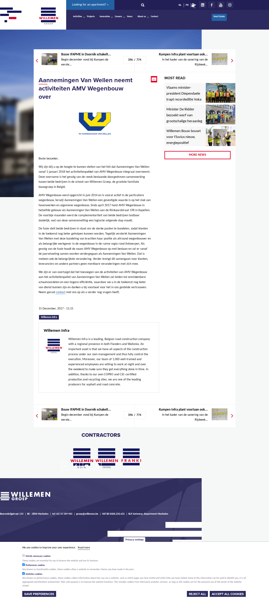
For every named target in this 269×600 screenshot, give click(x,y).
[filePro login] (194, 6)
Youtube (220, 5)
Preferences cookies (35, 565)
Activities (77, 16)
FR (187, 5)
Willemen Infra (50, 317)
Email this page (154, 79)
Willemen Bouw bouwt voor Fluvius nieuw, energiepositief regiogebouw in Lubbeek (183, 143)
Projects (91, 16)
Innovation (105, 16)
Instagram (229, 5)
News (130, 16)
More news (197, 155)
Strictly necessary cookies (38, 556)
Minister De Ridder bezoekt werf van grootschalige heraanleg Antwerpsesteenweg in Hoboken (184, 121)
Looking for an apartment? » (90, 4)
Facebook (211, 5)
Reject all (197, 594)
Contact (154, 16)
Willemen (48, 16)
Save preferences (39, 594)
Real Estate (219, 16)
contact (60, 292)
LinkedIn (202, 5)
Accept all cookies (228, 594)
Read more (84, 547)
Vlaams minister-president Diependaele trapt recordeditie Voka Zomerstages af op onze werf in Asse (184, 100)
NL (180, 5)
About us (141, 16)
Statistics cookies (34, 574)
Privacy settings (134, 539)
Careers (118, 16)
